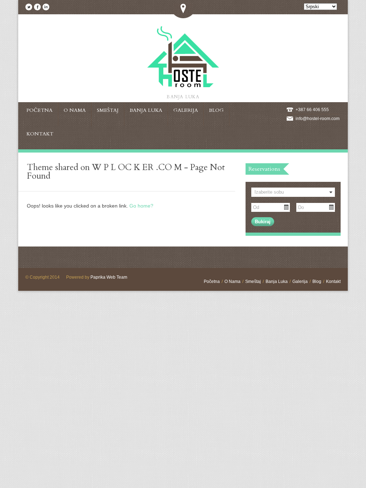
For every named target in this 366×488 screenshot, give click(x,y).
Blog (316, 281)
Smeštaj (253, 281)
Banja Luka (277, 281)
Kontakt (333, 281)
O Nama (232, 281)
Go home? (141, 206)
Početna (212, 281)
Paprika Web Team (108, 277)
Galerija (300, 281)
